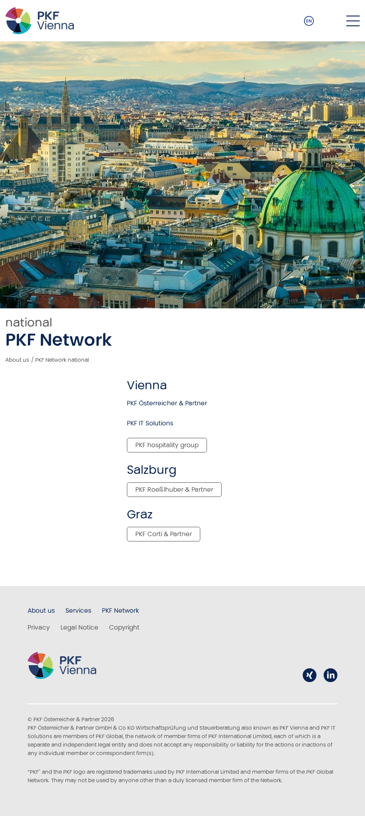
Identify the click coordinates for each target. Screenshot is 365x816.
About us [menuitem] (41, 610)
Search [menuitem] (330, 21)
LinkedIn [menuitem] (330, 675)
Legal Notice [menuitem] (79, 627)
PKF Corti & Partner (163, 533)
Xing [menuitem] (309, 675)
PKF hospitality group (167, 444)
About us (17, 360)
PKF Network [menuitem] (120, 610)
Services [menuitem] (78, 610)
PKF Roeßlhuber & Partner (174, 489)
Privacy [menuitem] (39, 627)
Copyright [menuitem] (124, 627)
